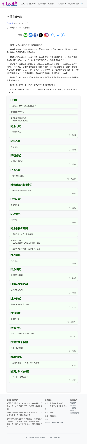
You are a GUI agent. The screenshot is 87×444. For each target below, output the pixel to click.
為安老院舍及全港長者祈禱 (21, 190)
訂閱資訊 (73, 406)
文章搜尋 (73, 408)
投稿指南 (73, 410)
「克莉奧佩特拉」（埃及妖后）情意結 (25, 363)
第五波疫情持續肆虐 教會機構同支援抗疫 (19, 119)
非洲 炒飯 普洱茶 (17, 348)
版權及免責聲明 (55, 437)
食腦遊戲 (14, 220)
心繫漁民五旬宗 (17, 290)
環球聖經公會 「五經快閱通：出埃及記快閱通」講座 (25, 242)
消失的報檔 (15, 205)
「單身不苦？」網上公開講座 (22, 234)
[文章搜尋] (85, 3)
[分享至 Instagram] (46, 35)
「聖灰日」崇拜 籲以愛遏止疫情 (23, 106)
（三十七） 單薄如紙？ (19, 377)
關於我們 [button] (41, 4)
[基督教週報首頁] (9, 4)
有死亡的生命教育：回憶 (20, 304)
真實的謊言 (15, 261)
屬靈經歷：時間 (17, 275)
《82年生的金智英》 (18, 176)
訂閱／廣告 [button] (60, 4)
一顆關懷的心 (16, 132)
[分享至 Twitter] (41, 35)
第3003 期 (10, 23)
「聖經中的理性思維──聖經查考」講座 (25, 249)
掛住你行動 (15, 319)
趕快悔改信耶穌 (17, 161)
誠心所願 (14, 147)
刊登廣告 (73, 403)
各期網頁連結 (31, 4)
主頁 (23, 4)
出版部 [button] (50, 4)
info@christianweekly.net (54, 422)
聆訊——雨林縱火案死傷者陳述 (22, 333)
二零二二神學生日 (17, 112)
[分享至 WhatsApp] (25, 35)
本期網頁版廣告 (73, 4)
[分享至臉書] (36, 35)
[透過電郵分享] (30, 35)
